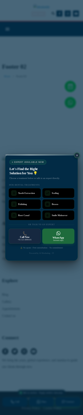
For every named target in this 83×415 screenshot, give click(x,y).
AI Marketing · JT (46, 253)
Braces (55, 204)
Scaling (55, 193)
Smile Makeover (59, 215)
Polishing (22, 204)
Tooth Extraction (26, 193)
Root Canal (23, 215)
